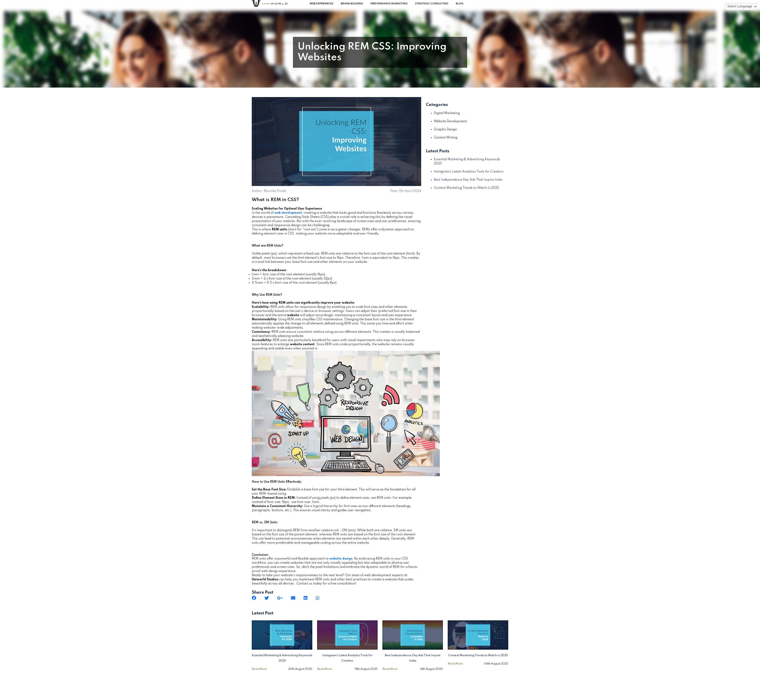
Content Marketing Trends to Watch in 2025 (466, 188)
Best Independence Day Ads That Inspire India (468, 179)
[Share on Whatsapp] (317, 598)
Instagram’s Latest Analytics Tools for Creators (469, 171)
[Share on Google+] (280, 598)
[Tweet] (266, 598)
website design (340, 558)
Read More (259, 669)
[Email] (293, 598)
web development (288, 213)
